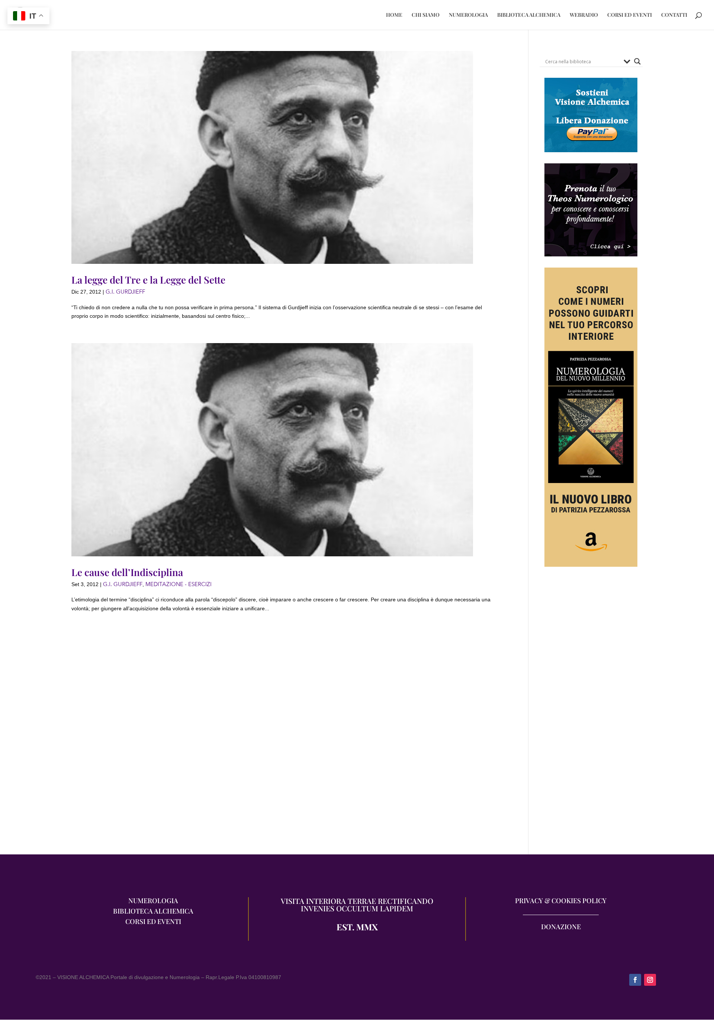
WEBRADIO (584, 15)
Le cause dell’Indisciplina (127, 572)
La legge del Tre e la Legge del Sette (148, 279)
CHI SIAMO (426, 15)
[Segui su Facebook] (635, 980)
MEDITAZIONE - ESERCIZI (178, 584)
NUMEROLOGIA (468, 15)
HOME (394, 15)
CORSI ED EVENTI (629, 15)
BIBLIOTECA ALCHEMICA (528, 15)
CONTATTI (674, 15)
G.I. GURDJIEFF (125, 291)
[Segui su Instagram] (650, 980)
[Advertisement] (591, 714)
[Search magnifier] (637, 61)
